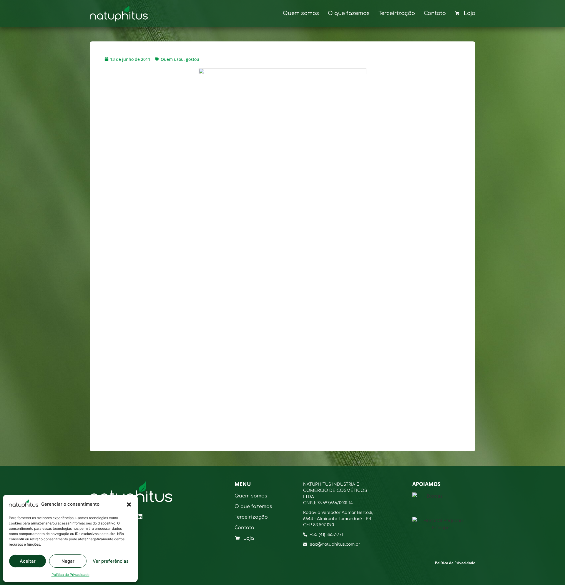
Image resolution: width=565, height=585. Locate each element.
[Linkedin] (140, 516)
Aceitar (28, 561)
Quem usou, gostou (180, 59)
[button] (129, 504)
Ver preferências (111, 561)
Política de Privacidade (70, 574)
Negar (68, 561)
